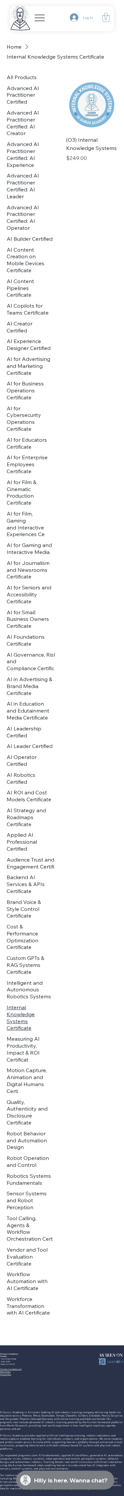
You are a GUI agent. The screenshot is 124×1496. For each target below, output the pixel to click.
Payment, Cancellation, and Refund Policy (10, 1370)
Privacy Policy (5, 1374)
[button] (106, 17)
